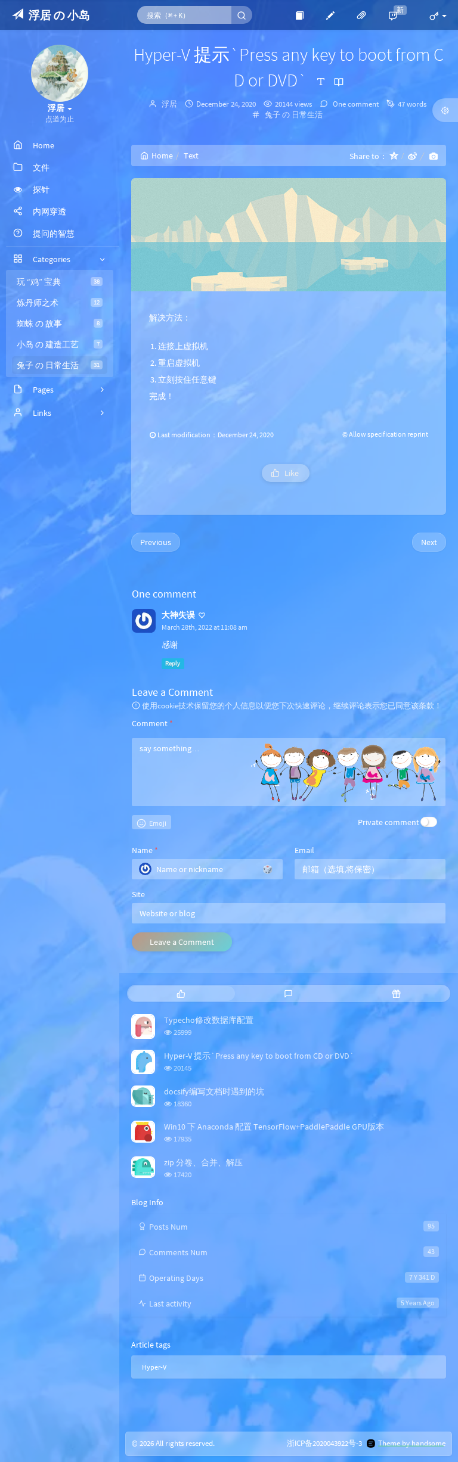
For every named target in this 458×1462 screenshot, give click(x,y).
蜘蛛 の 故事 (58, 323)
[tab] (181, 993)
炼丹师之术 (58, 302)
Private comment (388, 822)
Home (162, 155)
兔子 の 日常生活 (58, 365)
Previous (155, 542)
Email (304, 850)
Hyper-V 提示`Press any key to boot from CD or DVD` (259, 1055)
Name (145, 850)
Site (138, 894)
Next (429, 542)
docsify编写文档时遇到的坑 (214, 1091)
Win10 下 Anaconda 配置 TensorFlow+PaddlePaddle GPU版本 (274, 1126)
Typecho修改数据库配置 (208, 1020)
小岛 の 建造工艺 (58, 344)
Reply (172, 663)
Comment (152, 723)
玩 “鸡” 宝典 (58, 281)
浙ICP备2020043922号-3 (324, 1443)
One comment (355, 104)
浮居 (169, 104)
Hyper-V (154, 1367)
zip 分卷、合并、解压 (203, 1162)
